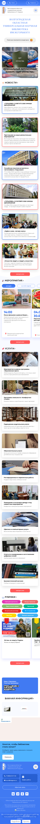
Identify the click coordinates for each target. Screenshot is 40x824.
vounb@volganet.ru (11, 780)
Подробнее (16, 821)
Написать (8, 757)
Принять (26, 821)
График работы (26, 780)
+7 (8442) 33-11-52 (11, 776)
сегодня (8, 286)
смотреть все (20, 274)
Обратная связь (20, 787)
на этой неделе (26, 286)
